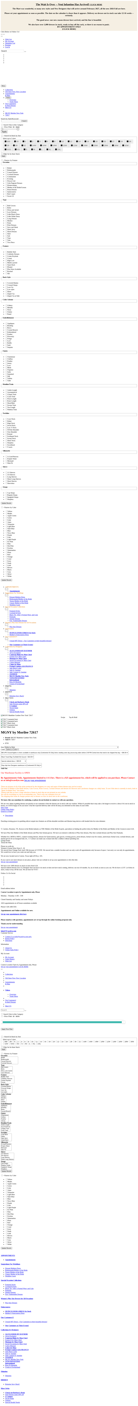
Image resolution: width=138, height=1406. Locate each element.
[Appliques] (6, 1106)
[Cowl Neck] (6, 1135)
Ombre (9, 312)
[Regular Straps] (6, 1165)
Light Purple (11, 539)
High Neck (11, 423)
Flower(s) (10, 336)
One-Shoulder (12, 432)
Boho (9, 208)
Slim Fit (10, 463)
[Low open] (6, 1092)
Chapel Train (11, 394)
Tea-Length (11, 407)
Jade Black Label (15, 668)
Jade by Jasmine (14, 670)
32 (25, 145)
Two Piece (11, 242)
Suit (8, 236)
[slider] (123, 1022)
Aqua (9, 522)
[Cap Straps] (6, 1163)
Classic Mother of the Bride (18, 603)
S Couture (13, 706)
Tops (9, 238)
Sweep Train (11, 405)
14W (34, 145)
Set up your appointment (35, 780)
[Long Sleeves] (7, 1157)
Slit (8, 273)
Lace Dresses (11, 212)
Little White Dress (13, 216)
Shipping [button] (8, 686)
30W (116, 145)
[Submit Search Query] (25, 1010)
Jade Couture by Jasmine (17, 672)
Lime (9, 520)
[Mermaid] (6, 1148)
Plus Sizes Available (14, 269)
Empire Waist (11, 459)
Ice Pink (10, 542)
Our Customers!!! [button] (7, 1317)
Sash (9, 345)
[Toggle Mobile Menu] (2, 969)
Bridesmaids (11, 170)
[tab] (71, 589)
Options (12, 710)
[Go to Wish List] (4, 34)
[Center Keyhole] (7, 1080)
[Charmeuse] (5, 1115)
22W (75, 145)
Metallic (10, 308)
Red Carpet (11, 194)
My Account (9, 41)
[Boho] (7, 1069)
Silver (9, 574)
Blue (9, 531)
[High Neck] (6, 1138)
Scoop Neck (11, 438)
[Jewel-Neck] (6, 1140)
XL (50, 149)
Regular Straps (12, 495)
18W (55, 145)
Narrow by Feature (10, 160)
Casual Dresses (12, 172)
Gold (9, 565)
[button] (9, 90)
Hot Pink (10, 546)
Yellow (9, 511)
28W (106, 145)
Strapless (10, 443)
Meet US (8, 1006)
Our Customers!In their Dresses (10, 1001)
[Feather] (5, 1119)
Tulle (9, 381)
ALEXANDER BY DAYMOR (20, 651)
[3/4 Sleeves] (7, 1156)
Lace (9, 341)
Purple (9, 535)
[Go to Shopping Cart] (2, 34)
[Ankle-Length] (5, 1125)
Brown (9, 567)
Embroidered (11, 332)
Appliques (10, 323)
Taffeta (9, 378)
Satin (9, 372)
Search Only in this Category (13, 125)
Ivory (9, 561)
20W (65, 145)
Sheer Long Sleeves (14, 479)
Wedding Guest (14, 605)
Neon (9, 310)
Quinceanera (11, 192)
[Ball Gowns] (7, 1067)
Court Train (11, 397)
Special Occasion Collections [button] (11, 1280)
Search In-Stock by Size (12, 136)
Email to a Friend (7, 811)
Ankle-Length (12, 390)
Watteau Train (12, 409)
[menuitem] (71, 39)
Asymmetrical (12, 392)
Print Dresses (11, 225)
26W (96, 145)
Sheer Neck (11, 441)
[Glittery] (3, 1096)
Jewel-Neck (11, 425)
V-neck (9, 447)
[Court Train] (5, 1130)
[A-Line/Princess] (6, 1144)
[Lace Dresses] (7, 1073)
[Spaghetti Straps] (6, 1167)
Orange (10, 557)
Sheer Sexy (11, 229)
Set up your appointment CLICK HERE (14, 967)
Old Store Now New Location (15, 978)
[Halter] (6, 1136)
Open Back (11, 265)
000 (8, 141)
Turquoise (10, 524)
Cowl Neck (11, 419)
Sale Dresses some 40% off (18, 704)
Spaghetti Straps (12, 497)
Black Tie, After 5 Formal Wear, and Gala (23, 615)
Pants (9, 223)
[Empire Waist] (6, 1146)
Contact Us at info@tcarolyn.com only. (18, 937)
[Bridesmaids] (9, 1059)
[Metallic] (3, 1098)
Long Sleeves (12, 477)
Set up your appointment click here (14, 914)
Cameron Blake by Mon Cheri (20, 655)
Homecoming (12, 185)
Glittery (10, 305)
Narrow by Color (10, 507)
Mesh (9, 368)
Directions (8, 940)
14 (79, 141)
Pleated (9, 267)
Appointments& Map (10, 983)
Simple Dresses (14, 619)
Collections (9, 974)
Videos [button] (7, 990)
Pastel (9, 314)
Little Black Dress (13, 214)
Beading (10, 326)
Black (9, 570)
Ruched (10, 271)
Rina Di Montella (15, 682)
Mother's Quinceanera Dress (19, 635)
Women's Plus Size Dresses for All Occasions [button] (17, 1298)
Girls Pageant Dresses (14, 183)
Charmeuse (11, 357)
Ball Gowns (11, 206)
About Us (8, 948)
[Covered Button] (6, 1086)
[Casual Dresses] (9, 1061)
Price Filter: (8, 127)
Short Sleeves (12, 481)
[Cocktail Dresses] (9, 1063)
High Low (10, 260)
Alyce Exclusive (15, 653)
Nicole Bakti (13, 708)
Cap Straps (11, 493)
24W (85, 145)
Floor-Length (11, 399)
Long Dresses (12, 219)
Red (8, 555)
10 (63, 141)
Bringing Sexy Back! (16, 696)
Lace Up (10, 287)
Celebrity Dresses (13, 254)
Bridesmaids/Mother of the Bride (20, 599)
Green (9, 518)
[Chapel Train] (5, 1129)
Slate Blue (10, 529)
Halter (9, 421)
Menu (3, 86)
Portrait (9, 434)
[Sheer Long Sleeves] (7, 1159)
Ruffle (9, 343)
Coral (9, 559)
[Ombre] (3, 1102)
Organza (10, 370)
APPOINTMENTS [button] (8, 1255)
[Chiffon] (5, 1117)
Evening (10, 179)
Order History (10, 959)
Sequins (10, 347)
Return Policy (10, 938)
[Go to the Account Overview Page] (2, 36)
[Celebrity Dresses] (7, 1079)
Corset (9, 258)
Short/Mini (11, 403)
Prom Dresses (12, 190)
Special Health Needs (16, 712)
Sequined (10, 374)
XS (18, 149)
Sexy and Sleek (12, 227)
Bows (9, 328)
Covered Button (12, 283)
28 (8, 145)
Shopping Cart (10, 43)
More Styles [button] (9, 698)
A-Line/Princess (12, 457)
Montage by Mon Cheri (18, 658)
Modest (9, 221)
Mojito (9, 513)
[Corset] (7, 1082)
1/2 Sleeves (11, 472)
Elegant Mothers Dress (17, 597)
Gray (9, 572)
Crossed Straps (12, 285)
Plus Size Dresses (15, 627)
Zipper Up (10, 294)
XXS (9, 149)
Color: (3, 749)
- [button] (6, 589)
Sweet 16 (10, 196)
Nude (9, 563)
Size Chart (4, 807)
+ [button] (6, 688)
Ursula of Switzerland (16, 684)
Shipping (12, 690)
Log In (7, 47)
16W (44, 145)
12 (71, 141)
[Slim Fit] (6, 1150)
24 (122, 141)
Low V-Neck (11, 428)
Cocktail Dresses (13, 174)
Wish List (8, 39)
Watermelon (11, 550)
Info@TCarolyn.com (8, 931)
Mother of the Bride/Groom (16, 187)
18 (96, 141)
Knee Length (11, 401)
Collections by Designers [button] (10, 1330)
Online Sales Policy (7, 809)
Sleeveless (10, 483)
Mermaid (10, 461)
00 (17, 141)
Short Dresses (12, 231)
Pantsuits (12, 617)
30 (16, 145)
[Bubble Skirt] (7, 1077)
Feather (9, 334)
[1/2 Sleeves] (7, 1154)
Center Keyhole (12, 256)
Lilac (9, 537)
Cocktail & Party (15, 613)
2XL (59, 149)
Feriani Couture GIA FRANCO (21, 666)
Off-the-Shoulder (13, 430)
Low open (10, 289)
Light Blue (11, 526)
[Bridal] (9, 1058)
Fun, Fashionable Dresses (18, 621)
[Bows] (6, 1109)
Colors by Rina (15, 664)
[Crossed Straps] (6, 1088)
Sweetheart (11, 445)
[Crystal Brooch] (6, 1111)
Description (9, 815)
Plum (9, 552)
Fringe (9, 339)
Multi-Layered (12, 263)
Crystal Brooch (12, 330)
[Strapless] (6, 1169)
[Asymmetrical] (5, 1127)
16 (88, 141)
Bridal (9, 168)
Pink (9, 544)
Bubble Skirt (11, 252)
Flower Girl (11, 181)
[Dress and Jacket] (7, 1071)
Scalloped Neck (12, 436)
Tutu (8, 240)
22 (113, 141)
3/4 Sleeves (11, 475)
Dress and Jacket (13, 210)
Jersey (9, 363)
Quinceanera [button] (5, 1307)
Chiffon (10, 359)
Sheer (9, 292)
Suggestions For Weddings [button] (10, 1264)
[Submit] (25, 51)
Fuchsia (10, 548)
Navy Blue (11, 533)
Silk (8, 376)
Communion (11, 177)
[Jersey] (5, 1121)
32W (127, 145)
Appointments (14, 591)
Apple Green (11, 516)
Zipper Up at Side (13, 296)
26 (130, 141)
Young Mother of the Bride (18, 601)
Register (8, 45)
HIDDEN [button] (8, 692)
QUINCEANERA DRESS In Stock (22, 633)
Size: (2, 747)
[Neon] (3, 1100)
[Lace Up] (6, 1090)
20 (105, 141)
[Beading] (6, 1108)
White (9, 576)
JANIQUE (13, 674)
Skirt (9, 234)
